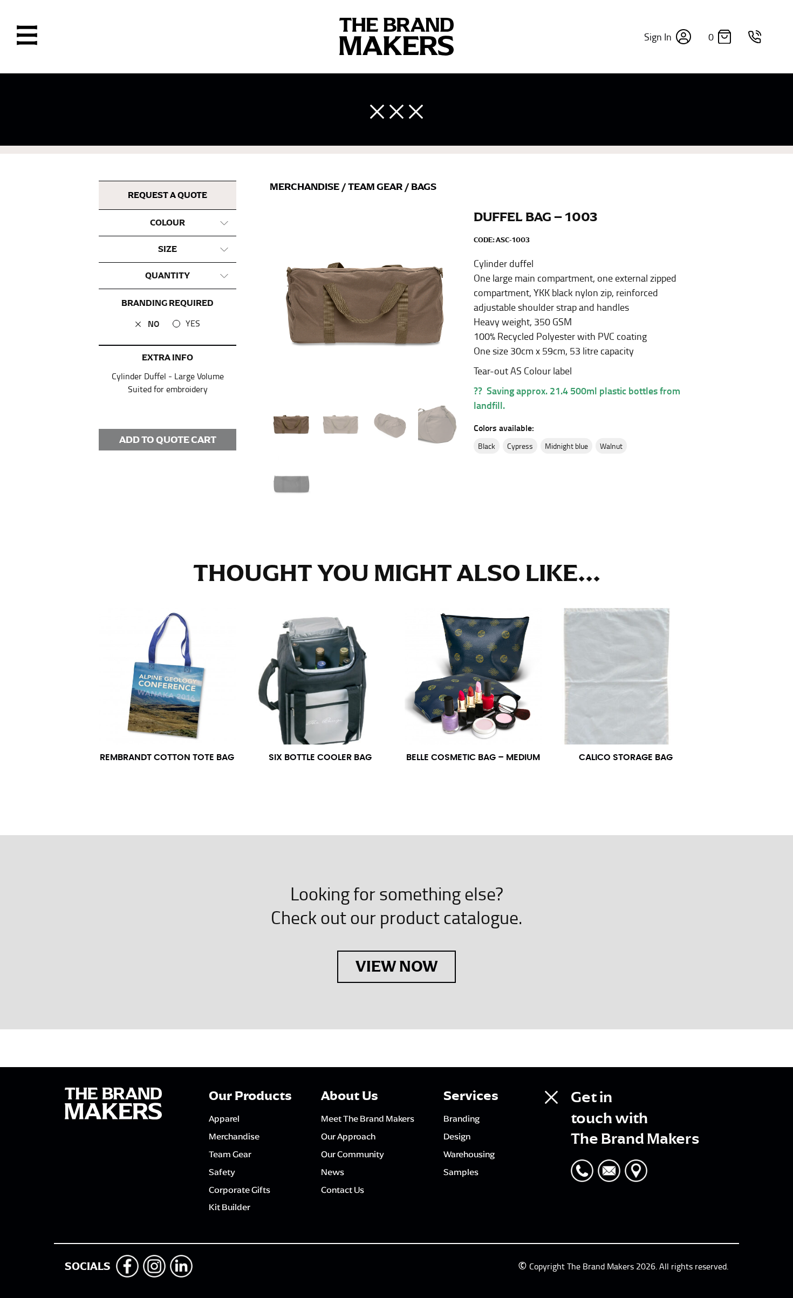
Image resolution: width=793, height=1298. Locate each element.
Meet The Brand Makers (367, 1118)
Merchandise (305, 187)
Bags (423, 187)
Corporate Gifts (239, 1189)
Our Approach (348, 1136)
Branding (461, 1118)
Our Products (250, 1096)
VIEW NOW (396, 966)
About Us (349, 1096)
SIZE (167, 249)
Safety (222, 1171)
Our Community (352, 1153)
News (332, 1171)
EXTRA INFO (167, 357)
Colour (167, 222)
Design (456, 1136)
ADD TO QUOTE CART (167, 440)
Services (470, 1096)
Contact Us (342, 1189)
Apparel (224, 1118)
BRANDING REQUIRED (167, 303)
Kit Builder (229, 1206)
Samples (460, 1171)
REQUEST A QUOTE (167, 195)
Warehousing (469, 1153)
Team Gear (376, 187)
